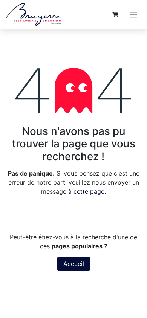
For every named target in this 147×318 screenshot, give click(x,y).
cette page (89, 191)
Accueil (73, 264)
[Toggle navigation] (133, 14)
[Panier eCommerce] (114, 14)
